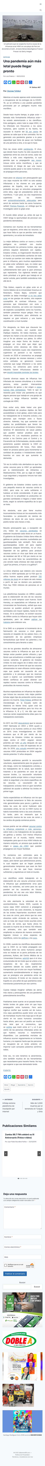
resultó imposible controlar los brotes (22, 372)
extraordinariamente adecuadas (22, 200)
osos (35, 938)
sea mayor (36, 160)
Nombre (8, 1237)
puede (6, 1089)
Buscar (37, 1287)
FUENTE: (7, 1070)
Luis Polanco (10, 76)
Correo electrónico (12, 1247)
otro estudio (21, 748)
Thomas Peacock (17, 206)
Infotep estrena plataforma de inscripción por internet (9, 1106)
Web (6, 1257)
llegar (13, 1085)
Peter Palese (25, 700)
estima (9, 1027)
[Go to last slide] (6, 1153)
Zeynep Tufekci (14, 91)
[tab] (18, 1178)
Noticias (6, 57)
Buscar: (22, 1282)
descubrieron (23, 723)
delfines (24, 938)
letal (6, 1085)
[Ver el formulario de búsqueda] (40, 10)
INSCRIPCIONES (36, 1435)
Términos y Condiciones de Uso (22, 1457)
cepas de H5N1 (21, 846)
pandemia (21, 1085)
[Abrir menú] (40, 4)
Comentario (9, 1207)
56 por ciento (32, 132)
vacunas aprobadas (29, 531)
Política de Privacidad (22, 1455)
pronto (30, 1085)
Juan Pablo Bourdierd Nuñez (17, 1142)
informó (19, 178)
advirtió (26, 958)
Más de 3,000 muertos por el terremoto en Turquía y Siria (33, 1106)
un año (23, 743)
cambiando (28, 149)
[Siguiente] (39, 1153)
